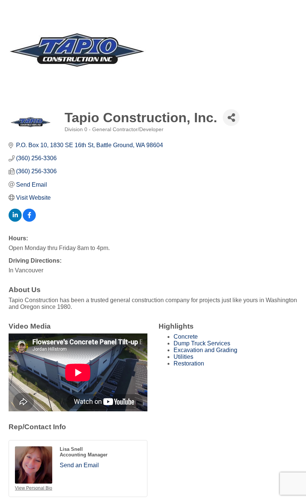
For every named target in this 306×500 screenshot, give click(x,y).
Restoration (189, 363)
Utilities (183, 357)
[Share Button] (231, 117)
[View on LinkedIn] (15, 219)
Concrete (186, 336)
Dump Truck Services (202, 343)
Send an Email (79, 465)
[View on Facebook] (29, 219)
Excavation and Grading (205, 350)
